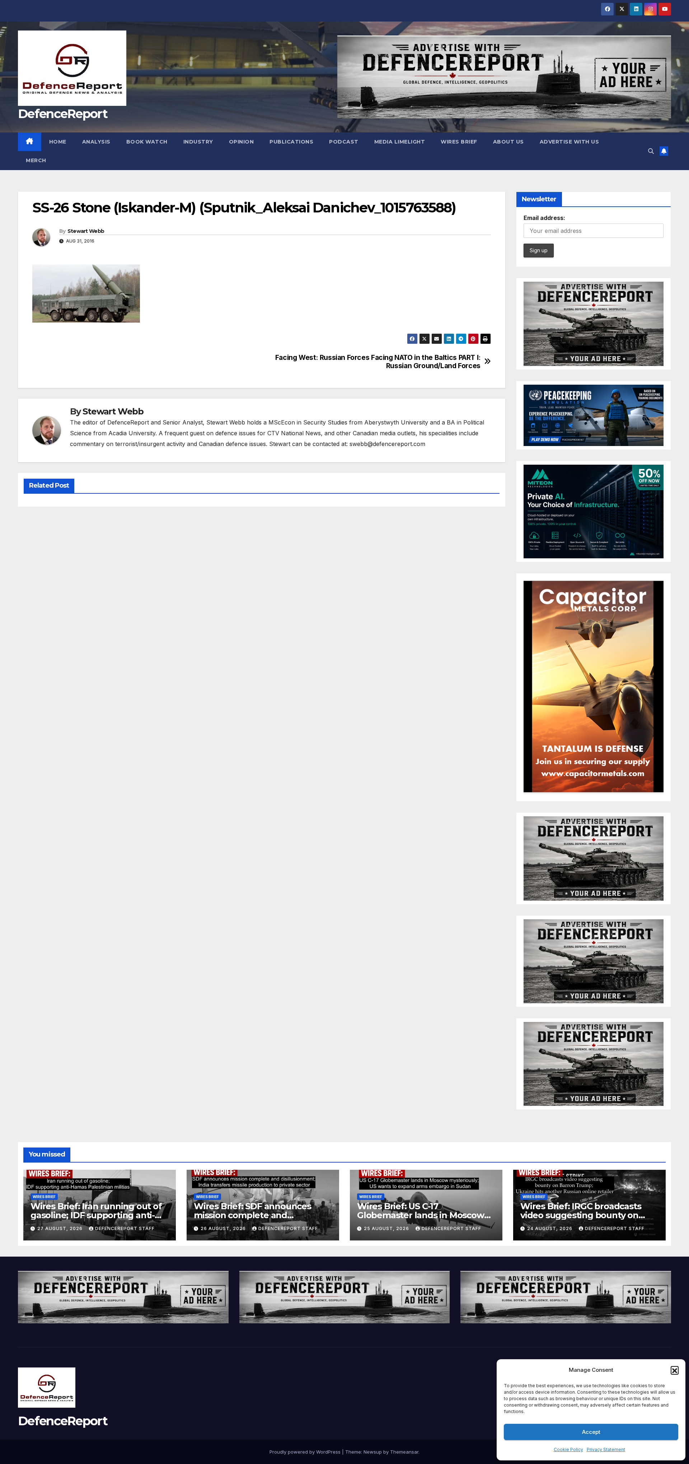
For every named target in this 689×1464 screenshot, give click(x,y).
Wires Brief (459, 142)
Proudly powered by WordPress (305, 1452)
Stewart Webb (85, 231)
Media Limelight (399, 142)
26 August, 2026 (224, 1228)
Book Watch (147, 142)
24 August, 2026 (550, 1228)
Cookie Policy (568, 1449)
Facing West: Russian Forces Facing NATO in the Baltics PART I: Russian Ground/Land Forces (378, 361)
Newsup (373, 1452)
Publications (291, 142)
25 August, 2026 (387, 1228)
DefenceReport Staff (125, 1228)
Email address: (544, 217)
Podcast (343, 142)
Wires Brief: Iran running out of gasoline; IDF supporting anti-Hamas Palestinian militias (96, 1215)
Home (57, 142)
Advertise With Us (569, 142)
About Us (508, 142)
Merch (36, 160)
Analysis (96, 142)
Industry (198, 142)
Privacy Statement (606, 1449)
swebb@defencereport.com (387, 443)
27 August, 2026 (60, 1228)
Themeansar (404, 1452)
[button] (674, 1370)
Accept (591, 1431)
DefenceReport (62, 113)
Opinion (241, 142)
